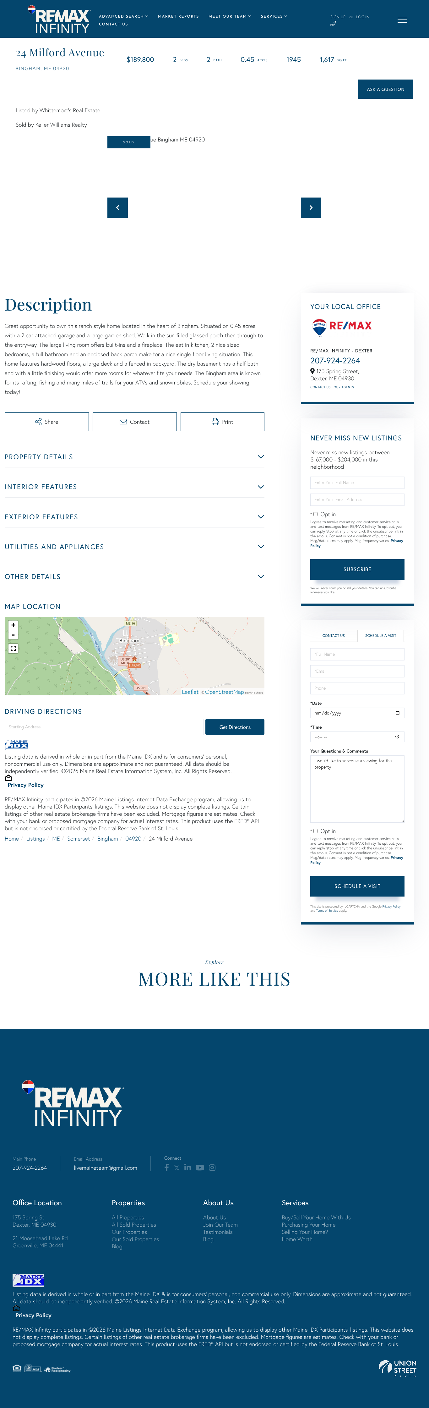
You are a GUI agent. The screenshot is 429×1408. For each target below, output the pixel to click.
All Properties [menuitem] (128, 1217)
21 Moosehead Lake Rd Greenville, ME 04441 (40, 1241)
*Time (316, 727)
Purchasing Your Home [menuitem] (308, 1224)
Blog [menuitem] (117, 1246)
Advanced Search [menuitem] (121, 17)
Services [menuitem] (272, 17)
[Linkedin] (187, 1167)
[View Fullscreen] (13, 648)
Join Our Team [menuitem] (220, 1224)
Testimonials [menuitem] (218, 1231)
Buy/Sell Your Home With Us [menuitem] (316, 1217)
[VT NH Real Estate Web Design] (397, 1368)
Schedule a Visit (380, 635)
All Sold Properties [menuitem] (134, 1224)
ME (56, 838)
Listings (35, 838)
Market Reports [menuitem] (178, 17)
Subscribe (358, 569)
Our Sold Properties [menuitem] (135, 1239)
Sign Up (337, 17)
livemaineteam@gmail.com (105, 1167)
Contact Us (320, 387)
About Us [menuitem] (214, 1217)
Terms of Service (327, 910)
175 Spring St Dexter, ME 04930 (35, 1221)
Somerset (78, 838)
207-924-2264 (335, 360)
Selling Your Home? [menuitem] (305, 1231)
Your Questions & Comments (339, 751)
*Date (316, 703)
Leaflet (190, 691)
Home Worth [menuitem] (297, 1239)
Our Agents (344, 387)
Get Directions (235, 727)
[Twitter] (177, 1167)
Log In (362, 17)
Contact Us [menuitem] (113, 24)
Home (12, 838)
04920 (133, 838)
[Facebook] (166, 1167)
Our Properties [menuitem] (129, 1231)
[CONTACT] (385, 89)
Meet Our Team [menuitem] (228, 17)
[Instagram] (212, 1167)
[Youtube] (200, 1167)
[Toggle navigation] (402, 20)
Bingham (107, 838)
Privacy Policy (26, 784)
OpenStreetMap (224, 691)
